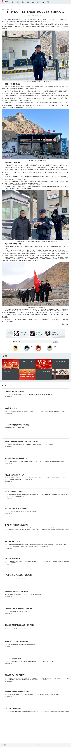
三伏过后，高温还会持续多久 (14, 658)
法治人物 (12, 9)
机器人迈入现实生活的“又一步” (14, 475)
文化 (33, 2)
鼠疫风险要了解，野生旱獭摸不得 (15, 675)
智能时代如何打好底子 (11, 408)
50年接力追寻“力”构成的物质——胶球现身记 (18, 575)
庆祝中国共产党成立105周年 (27, 361)
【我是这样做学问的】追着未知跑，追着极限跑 (19, 625)
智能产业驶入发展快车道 (12, 558)
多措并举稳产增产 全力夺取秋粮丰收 (16, 508)
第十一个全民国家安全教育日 (60, 361)
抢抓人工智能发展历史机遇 (13, 708)
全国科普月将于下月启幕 (12, 541)
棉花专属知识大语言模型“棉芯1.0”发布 (16, 591)
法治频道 (7, 9)
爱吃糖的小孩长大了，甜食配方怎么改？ (17, 691)
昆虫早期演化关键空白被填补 (14, 491)
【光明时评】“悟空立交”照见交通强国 (16, 525)
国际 (18, 2)
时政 (13, 2)
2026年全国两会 (7, 371)
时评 (23, 2)
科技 (38, 2)
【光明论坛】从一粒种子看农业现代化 (16, 641)
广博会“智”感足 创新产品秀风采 (14, 391)
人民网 (32, 15)
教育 (43, 2)
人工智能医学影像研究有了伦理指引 (16, 458)
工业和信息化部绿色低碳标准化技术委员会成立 (19, 608)
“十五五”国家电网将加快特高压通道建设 (17, 425)
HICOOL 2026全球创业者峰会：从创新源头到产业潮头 (21, 441)
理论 (28, 2)
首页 (3, 9)
